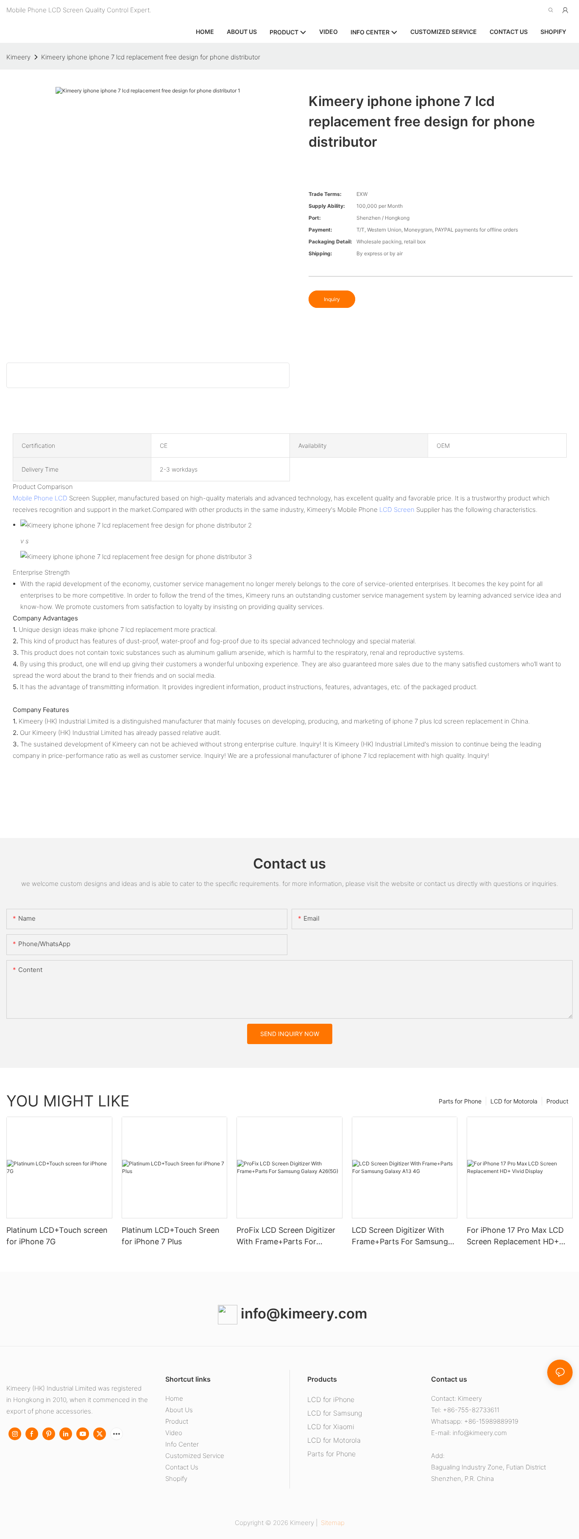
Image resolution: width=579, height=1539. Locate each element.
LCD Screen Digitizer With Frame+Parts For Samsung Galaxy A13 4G (400, 1236)
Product (557, 1101)
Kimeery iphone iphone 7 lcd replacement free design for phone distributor (150, 57)
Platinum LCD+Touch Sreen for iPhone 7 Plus (171, 1236)
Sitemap (332, 1523)
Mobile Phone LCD (40, 498)
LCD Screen (397, 510)
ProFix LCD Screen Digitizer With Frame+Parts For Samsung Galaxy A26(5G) (286, 1236)
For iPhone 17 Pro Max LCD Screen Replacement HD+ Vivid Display (515, 1236)
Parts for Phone (460, 1101)
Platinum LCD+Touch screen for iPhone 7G (57, 1236)
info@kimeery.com (302, 1313)
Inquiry (332, 299)
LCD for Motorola (513, 1101)
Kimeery (18, 57)
